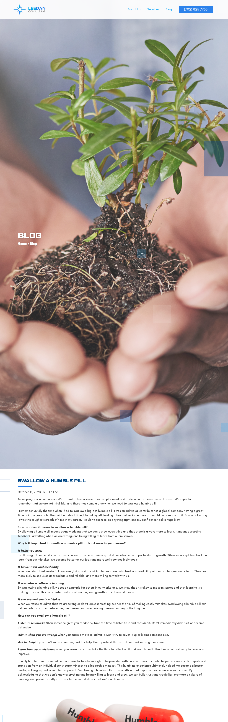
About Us (134, 9)
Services (153, 9)
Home (22, 244)
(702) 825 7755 (196, 9)
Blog (169, 9)
